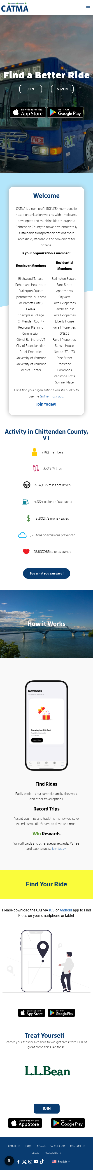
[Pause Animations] (9, 1160)
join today (59, 848)
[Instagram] (30, 1161)
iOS (52, 910)
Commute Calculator (51, 1146)
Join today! (46, 404)
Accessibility (53, 1152)
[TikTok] (42, 1161)
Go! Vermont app (51, 396)
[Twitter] (24, 1161)
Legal (35, 1152)
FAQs (29, 1146)
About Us (14, 1146)
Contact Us (77, 1146)
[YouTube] (36, 1161)
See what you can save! (46, 573)
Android (66, 910)
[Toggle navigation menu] (88, 7)
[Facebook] (18, 1161)
